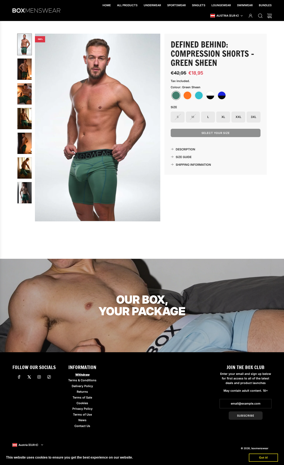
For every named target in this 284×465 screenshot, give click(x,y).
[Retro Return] (210, 96)
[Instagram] (39, 377)
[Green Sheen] (176, 96)
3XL (253, 117)
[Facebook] (19, 377)
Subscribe (245, 415)
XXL (238, 117)
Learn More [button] (143, 457)
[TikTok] (49, 377)
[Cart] (269, 15)
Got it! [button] (263, 457)
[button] (45, 127)
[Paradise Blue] (199, 96)
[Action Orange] (187, 96)
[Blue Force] (221, 96)
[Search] (260, 15)
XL (223, 117)
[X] (29, 377)
